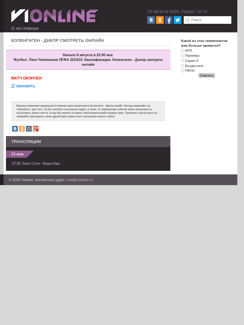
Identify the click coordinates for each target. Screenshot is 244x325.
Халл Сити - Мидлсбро (41, 163)
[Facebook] (169, 20)
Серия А (191, 61)
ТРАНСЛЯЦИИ (26, 141)
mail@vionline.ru (80, 180)
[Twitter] (177, 20)
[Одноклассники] (160, 20)
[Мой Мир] (29, 129)
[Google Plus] (36, 129)
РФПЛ (189, 71)
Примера (192, 56)
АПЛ (188, 50)
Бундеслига (194, 66)
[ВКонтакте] (151, 20)
